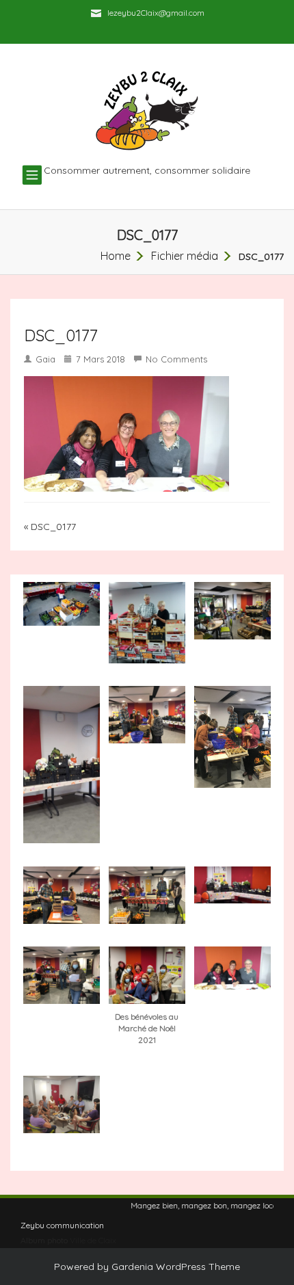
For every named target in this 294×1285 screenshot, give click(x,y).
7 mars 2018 (100, 359)
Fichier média (184, 256)
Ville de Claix (93, 1240)
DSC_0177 (53, 526)
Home (116, 256)
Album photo (44, 1240)
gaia (45, 359)
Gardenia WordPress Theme (175, 1266)
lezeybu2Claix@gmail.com (155, 13)
